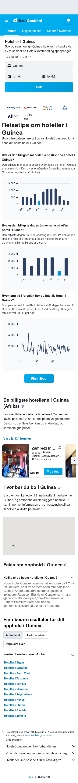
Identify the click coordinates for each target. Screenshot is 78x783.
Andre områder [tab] (36, 635)
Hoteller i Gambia (15, 710)
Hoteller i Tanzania (16, 678)
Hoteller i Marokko (16, 668)
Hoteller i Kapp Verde (17, 673)
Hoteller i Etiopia (15, 705)
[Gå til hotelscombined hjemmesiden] (27, 20)
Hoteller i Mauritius (16, 689)
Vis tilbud (53, 471)
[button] (6, 20)
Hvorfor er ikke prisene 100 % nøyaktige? (33, 760)
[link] (39, 378)
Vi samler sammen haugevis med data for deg (36, 753)
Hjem (31, 776)
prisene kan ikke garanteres (37, 735)
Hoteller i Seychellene (18, 694)
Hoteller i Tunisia (15, 684)
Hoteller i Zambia (15, 715)
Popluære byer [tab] (15, 644)
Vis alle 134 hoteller (17, 438)
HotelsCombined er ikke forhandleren (31, 746)
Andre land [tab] (13, 635)
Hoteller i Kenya (14, 699)
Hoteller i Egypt (14, 662)
